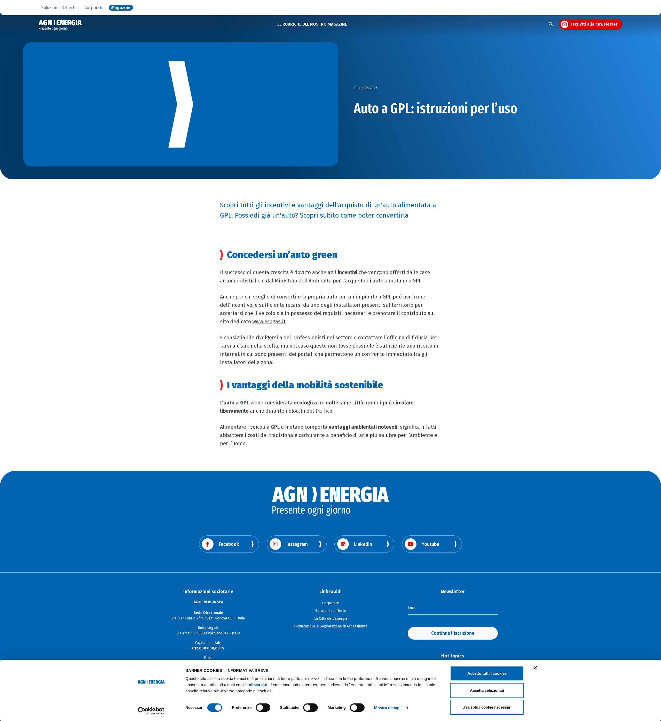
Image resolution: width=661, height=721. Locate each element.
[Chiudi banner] (535, 668)
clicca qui (258, 684)
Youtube (430, 544)
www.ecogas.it (269, 321)
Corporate (94, 7)
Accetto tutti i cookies (487, 673)
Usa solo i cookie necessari (487, 707)
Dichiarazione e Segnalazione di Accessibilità (330, 626)
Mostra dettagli (388, 707)
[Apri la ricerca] (550, 24)
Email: (413, 608)
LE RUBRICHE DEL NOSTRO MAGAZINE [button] (312, 24)
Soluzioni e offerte (330, 611)
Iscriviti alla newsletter (594, 24)
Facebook (229, 544)
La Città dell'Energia (330, 618)
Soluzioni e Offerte (59, 7)
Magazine (120, 7)
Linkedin (363, 544)
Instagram (297, 544)
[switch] (263, 707)
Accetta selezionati (487, 690)
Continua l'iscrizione (452, 633)
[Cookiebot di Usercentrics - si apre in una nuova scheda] (151, 711)
